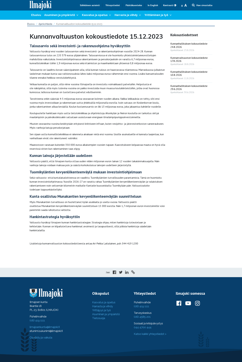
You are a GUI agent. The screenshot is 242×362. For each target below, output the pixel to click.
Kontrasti (168, 5)
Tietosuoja (98, 318)
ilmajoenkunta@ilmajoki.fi (45, 327)
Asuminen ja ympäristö (59, 15)
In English (153, 5)
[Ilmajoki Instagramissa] (197, 303)
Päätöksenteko (134, 5)
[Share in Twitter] (120, 272)
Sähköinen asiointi (90, 5)
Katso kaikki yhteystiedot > (150, 334)
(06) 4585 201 (142, 316)
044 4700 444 (142, 327)
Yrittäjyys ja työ (101, 310)
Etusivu (36, 15)
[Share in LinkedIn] (127, 272)
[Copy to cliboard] (133, 272)
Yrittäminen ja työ (156, 15)
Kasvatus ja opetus (95, 15)
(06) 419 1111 (37, 320)
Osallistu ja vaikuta (41, 337)
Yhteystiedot (113, 5)
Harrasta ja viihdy (126, 15)
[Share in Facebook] (114, 272)
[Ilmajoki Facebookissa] (179, 303)
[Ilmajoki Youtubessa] (188, 303)
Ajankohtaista (45, 24)
